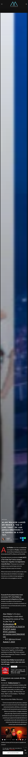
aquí (8, 664)
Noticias (4, 519)
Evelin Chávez (8, 538)
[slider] (7, 739)
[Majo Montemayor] (14, 4)
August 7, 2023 (9, 642)
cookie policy (12, 749)
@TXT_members (9, 631)
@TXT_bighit (11, 629)
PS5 (14, 652)
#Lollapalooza (8, 624)
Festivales (14, 668)
